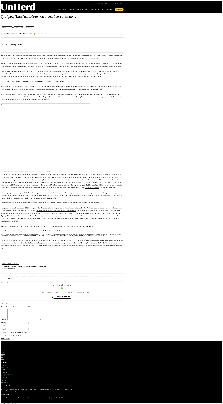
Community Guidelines (7, 374)
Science (3, 354)
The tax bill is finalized (92, 187)
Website (3, 329)
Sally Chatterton (9, 268)
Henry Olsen (16, 44)
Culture (3, 352)
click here (7, 391)
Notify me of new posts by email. (12, 335)
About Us (3, 380)
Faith (2, 355)
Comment (4, 319)
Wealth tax (29, 27)
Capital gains (6, 27)
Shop (102, 9)
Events (97, 9)
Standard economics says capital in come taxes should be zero (56, 210)
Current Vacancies (6, 375)
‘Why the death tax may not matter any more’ (67, 182)
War (2, 357)
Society (3, 359)
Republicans (19, 27)
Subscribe (119, 9)
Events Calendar (5, 366)
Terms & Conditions (6, 371)
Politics (3, 350)
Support (3, 379)
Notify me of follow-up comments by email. (15, 332)
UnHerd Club (109, 9)
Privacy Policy (4, 372)
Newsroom (72, 9)
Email (3, 326)
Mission (65, 9)
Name (3, 322)
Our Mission (4, 369)
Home (59, 9)
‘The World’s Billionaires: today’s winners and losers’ (31, 177)
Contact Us (4, 377)
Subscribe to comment (62, 296)
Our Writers (79, 9)
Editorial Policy (5, 382)
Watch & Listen (89, 9)
